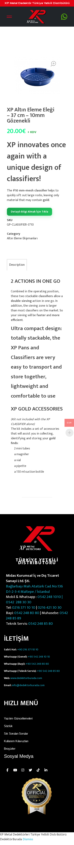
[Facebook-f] (7, 770)
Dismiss (28, 839)
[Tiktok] (38, 770)
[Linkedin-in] (45, 770)
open (53, 64)
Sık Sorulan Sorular (16, 733)
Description (17, 265)
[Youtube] (15, 770)
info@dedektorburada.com (28, 685)
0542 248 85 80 (40, 623)
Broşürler (9, 748)
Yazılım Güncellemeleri (18, 718)
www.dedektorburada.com (26, 678)
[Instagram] (22, 770)
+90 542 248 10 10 (39, 656)
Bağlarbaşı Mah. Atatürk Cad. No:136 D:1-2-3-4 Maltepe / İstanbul (34, 589)
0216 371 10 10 (23, 607)
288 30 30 (23, 602)
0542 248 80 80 (26, 613)
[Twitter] (30, 770)
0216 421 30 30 (50, 607)
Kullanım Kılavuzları (16, 741)
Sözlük (8, 726)
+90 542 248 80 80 (37, 664)
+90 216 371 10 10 (27, 649)
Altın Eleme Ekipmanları (22, 238)
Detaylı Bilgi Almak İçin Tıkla (29, 211)
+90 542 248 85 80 (48, 671)
